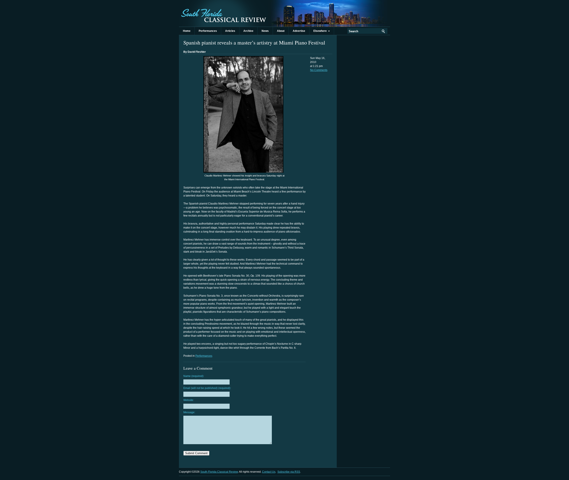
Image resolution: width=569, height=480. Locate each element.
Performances (208, 30)
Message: (189, 412)
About (280, 30)
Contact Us (268, 471)
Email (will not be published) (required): (207, 388)
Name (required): (193, 376)
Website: (188, 400)
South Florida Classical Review (223, 13)
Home (186, 30)
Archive (248, 30)
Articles (230, 30)
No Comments (318, 70)
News (265, 30)
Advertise (299, 30)
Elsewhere (320, 30)
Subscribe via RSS (288, 471)
